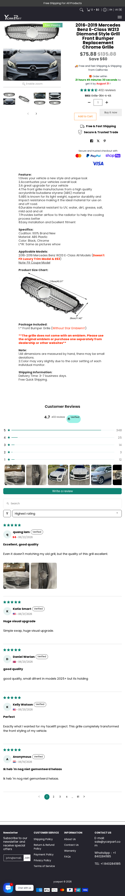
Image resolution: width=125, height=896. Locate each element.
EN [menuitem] (111, 9)
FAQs (67, 856)
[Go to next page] (85, 796)
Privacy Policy (42, 860)
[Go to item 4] (79, 475)
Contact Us (71, 845)
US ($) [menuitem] (118, 9)
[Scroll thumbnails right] (117, 474)
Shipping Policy (43, 839)
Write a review (62, 491)
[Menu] (119, 17)
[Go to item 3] (58, 475)
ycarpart (58, 881)
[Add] (106, 102)
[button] (89, 90)
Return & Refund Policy (44, 847)
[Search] (81, 10)
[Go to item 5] (101, 475)
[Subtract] (89, 102)
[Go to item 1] (15, 475)
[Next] (36, 113)
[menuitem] (93, 10)
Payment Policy (44, 854)
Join (27, 858)
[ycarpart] (13, 17)
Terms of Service (44, 866)
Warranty (70, 851)
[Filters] (7, 513)
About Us (70, 839)
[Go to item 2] (36, 475)
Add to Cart (85, 116)
